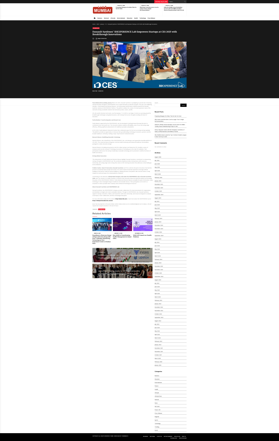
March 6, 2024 (97, 233)
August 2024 (158, 239)
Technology (143, 18)
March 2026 (158, 174)
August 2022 (158, 320)
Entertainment (121, 18)
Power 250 (157, 410)
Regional (157, 416)
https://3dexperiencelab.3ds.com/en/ (102, 200)
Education (129, 18)
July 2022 (157, 324)
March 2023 (158, 297)
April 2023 (157, 293)
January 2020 (158, 365)
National (106, 18)
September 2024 (159, 235)
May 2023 (157, 290)
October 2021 (158, 355)
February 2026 (158, 177)
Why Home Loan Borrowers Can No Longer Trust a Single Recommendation (149, 9)
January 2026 (158, 181)
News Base (117, 436)
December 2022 (159, 307)
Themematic (125, 436)
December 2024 (159, 225)
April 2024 (157, 252)
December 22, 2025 (139, 233)
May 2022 (157, 331)
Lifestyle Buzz (158, 396)
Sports (156, 420)
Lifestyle (113, 18)
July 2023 (157, 283)
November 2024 (159, 228)
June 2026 (157, 164)
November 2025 (159, 187)
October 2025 (158, 191)
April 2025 (157, 211)
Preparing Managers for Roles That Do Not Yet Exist (168, 116)
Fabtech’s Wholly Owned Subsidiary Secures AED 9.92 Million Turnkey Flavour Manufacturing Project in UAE (174, 9)
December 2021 (159, 348)
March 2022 (158, 338)
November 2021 (159, 351)
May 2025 (157, 208)
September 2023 (159, 276)
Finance (156, 386)
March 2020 (158, 358)
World (156, 430)
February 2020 (158, 361)
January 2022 (158, 344)
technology (102, 209)
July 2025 (157, 201)
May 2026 (157, 167)
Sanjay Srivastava (102, 38)
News (156, 403)
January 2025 (158, 222)
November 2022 (159, 310)
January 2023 (158, 303)
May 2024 (157, 249)
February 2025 (158, 218)
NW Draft (157, 406)
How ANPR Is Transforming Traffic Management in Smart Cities (122, 237)
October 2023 (158, 273)
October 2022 (158, 314)
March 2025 (158, 215)
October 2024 (158, 232)
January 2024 (158, 262)
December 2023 (159, 266)
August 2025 (158, 198)
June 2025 (157, 204)
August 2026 (158, 157)
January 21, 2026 (118, 233)
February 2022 (158, 341)
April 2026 (157, 170)
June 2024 (157, 245)
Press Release (151, 18)
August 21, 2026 (121, 5)
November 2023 (159, 269)
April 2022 (157, 334)
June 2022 (157, 327)
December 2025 (159, 184)
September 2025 (159, 194)
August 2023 (158, 280)
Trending (157, 427)
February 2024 (158, 259)
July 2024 (157, 242)
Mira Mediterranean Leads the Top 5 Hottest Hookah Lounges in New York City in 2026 (170, 135)
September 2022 (159, 317)
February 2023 (158, 300)
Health (136, 18)
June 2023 (157, 286)
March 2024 (158, 256)
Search (156, 102)
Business (100, 18)
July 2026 (157, 160)
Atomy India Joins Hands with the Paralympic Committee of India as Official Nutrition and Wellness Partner (169, 130)
